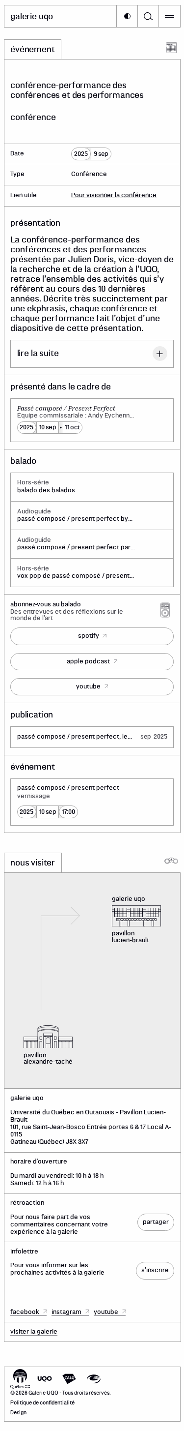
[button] (127, 16)
